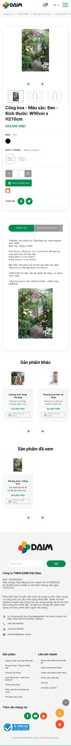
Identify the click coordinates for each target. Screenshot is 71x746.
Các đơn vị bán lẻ (49, 688)
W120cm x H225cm (22, 159)
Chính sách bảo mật (50, 678)
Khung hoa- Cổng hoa (18, 482)
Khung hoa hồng (13, 673)
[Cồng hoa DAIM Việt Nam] (35, 50)
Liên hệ (44, 683)
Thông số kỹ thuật (47, 228)
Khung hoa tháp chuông (18, 396)
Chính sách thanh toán (51, 668)
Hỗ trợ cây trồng (12, 685)
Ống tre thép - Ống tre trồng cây (17, 667)
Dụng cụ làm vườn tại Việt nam (19, 661)
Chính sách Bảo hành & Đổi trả (53, 661)
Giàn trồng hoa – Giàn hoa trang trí (17, 678)
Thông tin (21, 228)
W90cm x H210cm (10, 159)
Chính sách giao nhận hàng (53, 673)
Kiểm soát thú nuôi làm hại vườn (17, 690)
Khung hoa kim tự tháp (53, 396)
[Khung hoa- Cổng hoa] (18, 464)
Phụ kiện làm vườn (13, 697)
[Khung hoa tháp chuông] (18, 378)
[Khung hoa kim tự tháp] (53, 378)
